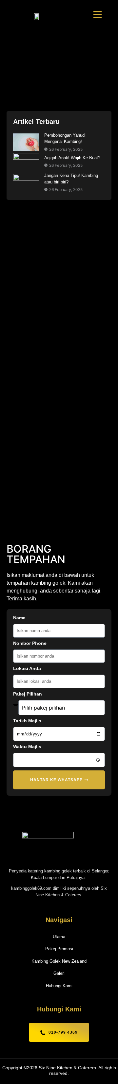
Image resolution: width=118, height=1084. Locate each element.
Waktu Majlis (27, 746)
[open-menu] (97, 15)
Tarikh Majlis (27, 720)
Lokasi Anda (27, 668)
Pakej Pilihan (27, 694)
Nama (19, 617)
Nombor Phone (30, 643)
